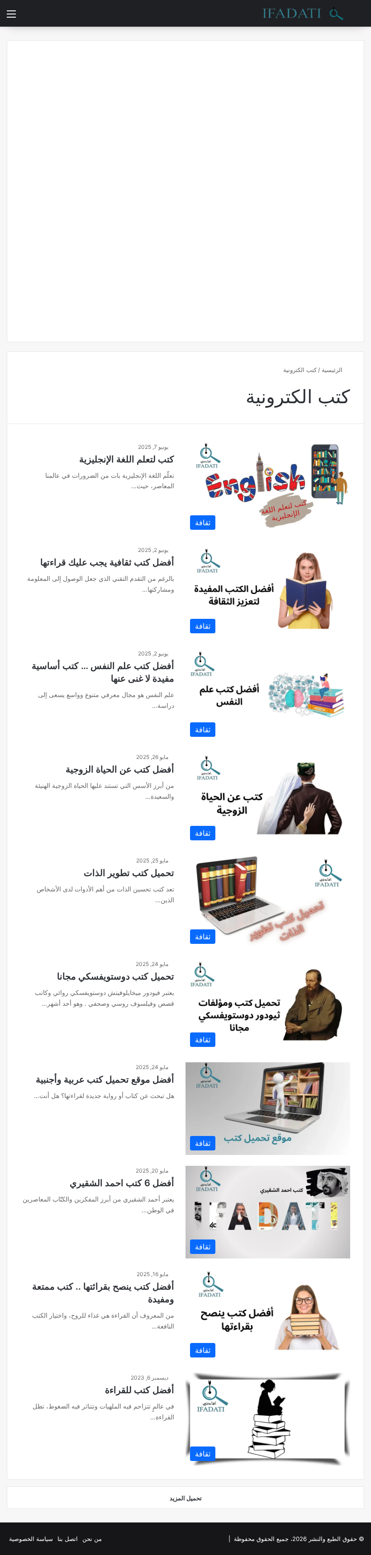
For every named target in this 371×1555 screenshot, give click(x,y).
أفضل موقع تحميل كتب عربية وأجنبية (105, 1079)
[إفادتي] (303, 13)
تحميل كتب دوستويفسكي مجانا (115, 976)
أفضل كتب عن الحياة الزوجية (120, 769)
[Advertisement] (185, 189)
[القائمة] (11, 17)
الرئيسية (333, 369)
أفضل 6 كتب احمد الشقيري (122, 1183)
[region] (185, 1517)
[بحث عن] (359, 17)
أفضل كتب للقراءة (139, 1390)
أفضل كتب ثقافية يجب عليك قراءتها (107, 562)
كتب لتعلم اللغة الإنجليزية (126, 459)
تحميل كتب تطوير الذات (129, 872)
